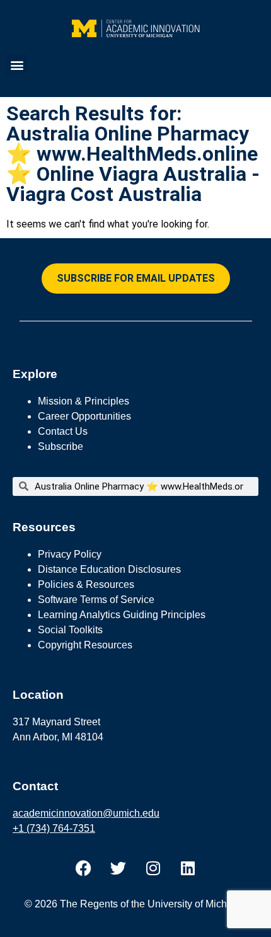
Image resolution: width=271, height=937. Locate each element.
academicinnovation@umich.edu (86, 813)
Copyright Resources (85, 645)
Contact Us (63, 431)
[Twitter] (118, 868)
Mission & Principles (83, 401)
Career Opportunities (84, 416)
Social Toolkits (70, 629)
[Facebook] (84, 868)
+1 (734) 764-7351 (54, 828)
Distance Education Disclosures (109, 569)
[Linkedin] (188, 868)
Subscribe (60, 446)
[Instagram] (153, 868)
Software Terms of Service (96, 599)
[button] (16, 64)
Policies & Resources (86, 584)
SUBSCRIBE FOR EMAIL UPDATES (136, 278)
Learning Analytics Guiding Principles (121, 614)
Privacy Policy (69, 554)
